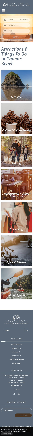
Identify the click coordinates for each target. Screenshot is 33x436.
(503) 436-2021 (16, 385)
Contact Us (16, 352)
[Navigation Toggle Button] (3, 10)
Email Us (17, 389)
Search (16, 36)
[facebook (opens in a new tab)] (14, 394)
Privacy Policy (7, 434)
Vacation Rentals (16, 344)
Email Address (8, 410)
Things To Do (16, 356)
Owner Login (16, 363)
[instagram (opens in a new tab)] (19, 394)
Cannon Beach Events (16, 359)
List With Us (16, 348)
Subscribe (23, 415)
